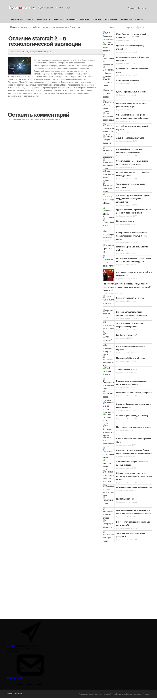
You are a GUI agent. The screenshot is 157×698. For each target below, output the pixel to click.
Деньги (29, 19)
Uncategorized (16, 19)
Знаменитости (43, 19)
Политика (97, 19)
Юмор (12, 27)
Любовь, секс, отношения (65, 19)
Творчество (126, 19)
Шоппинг (139, 19)
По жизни (84, 19)
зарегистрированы (31, 119)
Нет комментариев (43, 51)
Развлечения (111, 19)
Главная (132, 8)
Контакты (142, 8)
